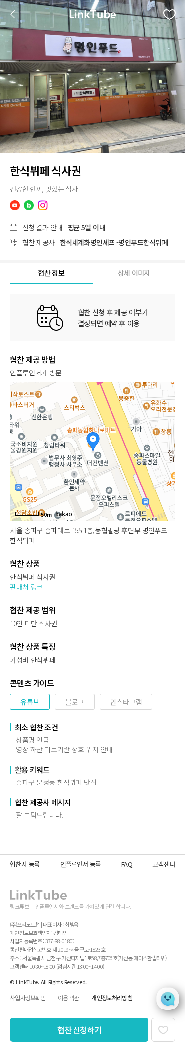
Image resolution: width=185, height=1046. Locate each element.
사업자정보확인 (27, 997)
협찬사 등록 (24, 864)
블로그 (74, 702)
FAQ (126, 864)
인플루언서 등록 (80, 864)
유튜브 (29, 702)
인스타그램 (126, 702)
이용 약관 (68, 997)
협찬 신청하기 (79, 1030)
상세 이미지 (134, 273)
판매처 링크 (26, 587)
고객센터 (163, 864)
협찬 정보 (51, 273)
